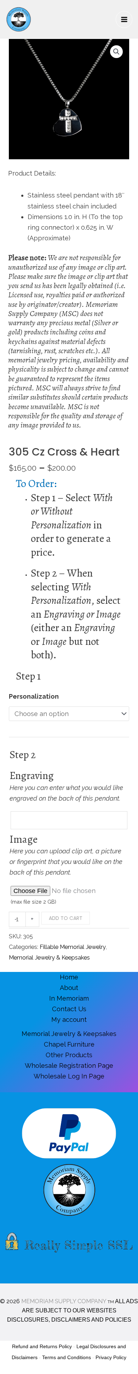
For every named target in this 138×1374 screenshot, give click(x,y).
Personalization (34, 696)
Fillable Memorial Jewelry (73, 947)
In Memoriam (69, 998)
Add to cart (65, 918)
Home (69, 977)
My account (69, 1019)
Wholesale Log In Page (69, 1076)
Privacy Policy (111, 1357)
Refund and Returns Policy (42, 1346)
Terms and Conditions (66, 1357)
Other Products (69, 1055)
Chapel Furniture (69, 1044)
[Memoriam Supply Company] (18, 19)
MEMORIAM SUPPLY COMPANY (63, 1301)
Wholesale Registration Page (69, 1065)
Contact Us (69, 1009)
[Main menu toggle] (124, 19)
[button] (116, 51)
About (69, 987)
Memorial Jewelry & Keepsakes (49, 957)
